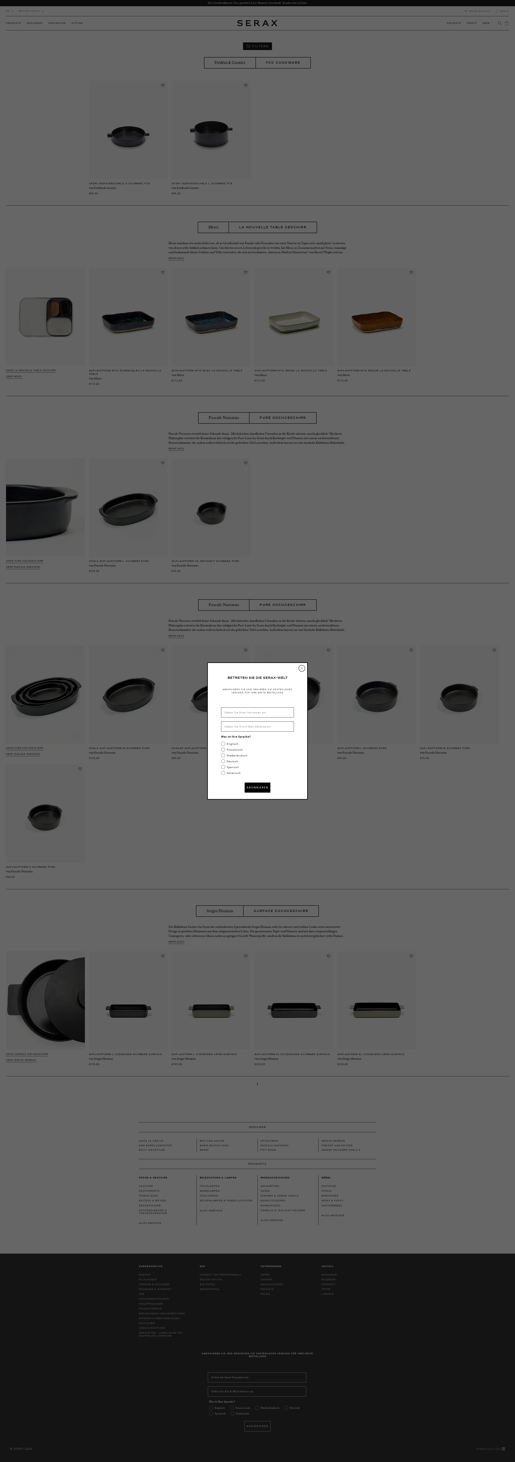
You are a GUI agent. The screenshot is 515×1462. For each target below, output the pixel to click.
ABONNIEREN (257, 787)
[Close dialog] (302, 668)
